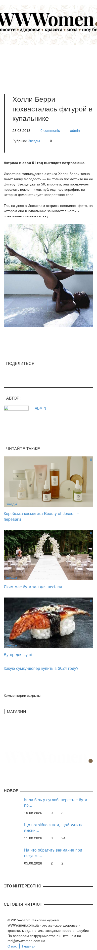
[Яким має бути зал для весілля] (48, 554)
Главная (29, 946)
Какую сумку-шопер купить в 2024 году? (41, 668)
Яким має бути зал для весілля (33, 587)
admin (75, 130)
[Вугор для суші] (48, 622)
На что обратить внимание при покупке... (53, 852)
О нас (12, 946)
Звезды (34, 140)
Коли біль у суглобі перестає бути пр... (55, 802)
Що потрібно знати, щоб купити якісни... (53, 827)
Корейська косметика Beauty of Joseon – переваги (41, 516)
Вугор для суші (18, 654)
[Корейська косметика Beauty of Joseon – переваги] (48, 481)
